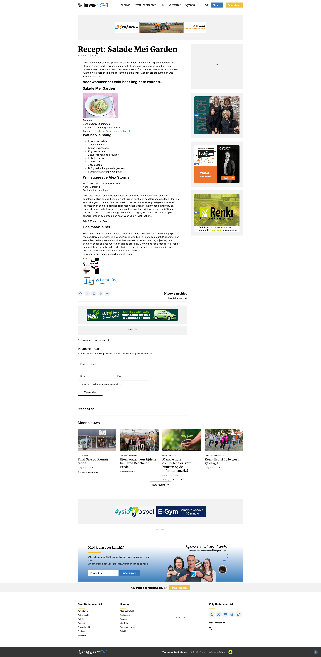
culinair (169, 298)
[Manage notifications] (316, 652)
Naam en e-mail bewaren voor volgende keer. (102, 384)
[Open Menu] (220, 5)
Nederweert (177, 298)
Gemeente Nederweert (181, 480)
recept (184, 298)
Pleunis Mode (93, 472)
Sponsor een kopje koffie (207, 546)
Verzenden (90, 392)
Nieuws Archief (175, 293)
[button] (80, 293)
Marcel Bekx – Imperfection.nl (114, 131)
